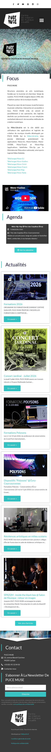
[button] (41, 20)
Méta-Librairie (32, 136)
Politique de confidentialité (19, 743)
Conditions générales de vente (20, 739)
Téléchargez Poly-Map (15, 170)
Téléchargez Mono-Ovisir (17, 164)
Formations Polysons (15, 432)
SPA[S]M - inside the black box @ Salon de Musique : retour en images (24, 596)
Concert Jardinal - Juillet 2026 (20, 375)
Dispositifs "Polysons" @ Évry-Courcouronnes (20, 482)
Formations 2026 (13, 304)
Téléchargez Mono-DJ (15, 158)
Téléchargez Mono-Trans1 (17, 167)
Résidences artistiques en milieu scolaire (25, 536)
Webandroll (25, 734)
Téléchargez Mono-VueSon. (17, 161)
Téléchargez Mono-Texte (16, 173)
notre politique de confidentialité (23, 704)
